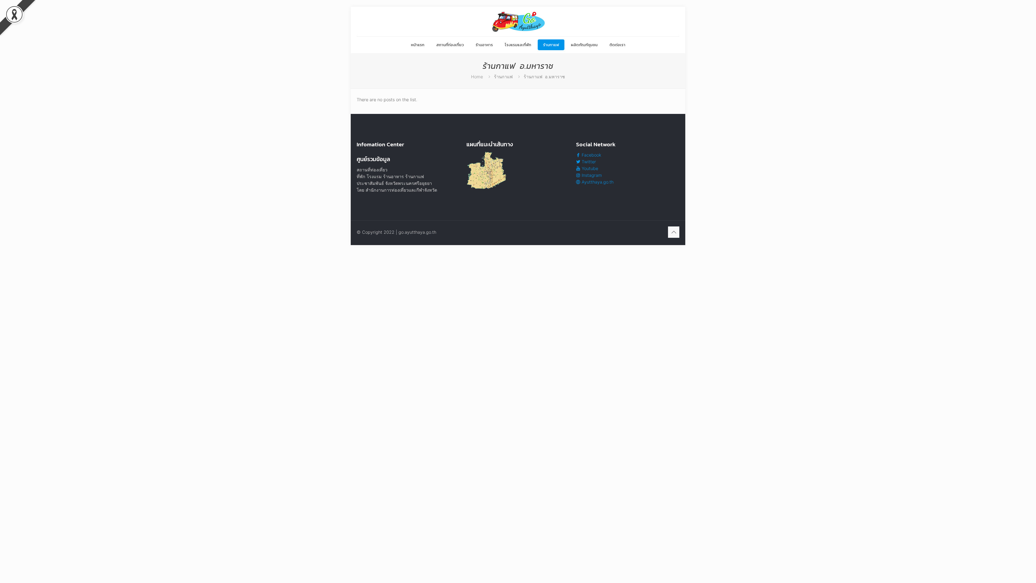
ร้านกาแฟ (503, 76)
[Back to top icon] (673, 232)
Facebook (590, 155)
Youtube (589, 168)
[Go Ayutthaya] (518, 21)
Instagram (591, 175)
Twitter (588, 161)
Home (477, 76)
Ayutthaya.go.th (597, 182)
